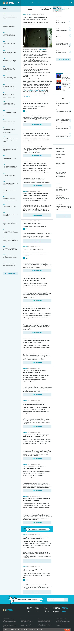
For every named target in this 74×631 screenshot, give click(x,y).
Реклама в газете (56, 608)
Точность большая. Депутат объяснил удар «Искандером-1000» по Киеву (10, 223)
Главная (25, 2)
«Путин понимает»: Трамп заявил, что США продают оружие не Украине (36, 309)
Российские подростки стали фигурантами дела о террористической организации (9, 96)
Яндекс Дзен (65, 608)
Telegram (64, 611)
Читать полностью (37, 124)
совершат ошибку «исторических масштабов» (34, 90)
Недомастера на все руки (62, 128)
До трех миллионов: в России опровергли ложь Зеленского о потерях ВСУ (36, 435)
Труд (27, 110)
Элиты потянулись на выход (32, 223)
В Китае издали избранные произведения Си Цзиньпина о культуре (9, 26)
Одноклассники (65, 610)
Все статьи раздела (10, 273)
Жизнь (51, 2)
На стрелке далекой (61, 52)
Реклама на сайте (56, 607)
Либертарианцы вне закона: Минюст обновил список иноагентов (34, 279)
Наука (45, 610)
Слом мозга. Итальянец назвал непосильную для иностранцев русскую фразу (9, 45)
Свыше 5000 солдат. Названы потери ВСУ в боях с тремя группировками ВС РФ (10, 140)
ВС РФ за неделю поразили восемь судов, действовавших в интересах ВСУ (10, 168)
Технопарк (58, 36)
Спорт (45, 607)
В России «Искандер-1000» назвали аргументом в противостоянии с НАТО (10, 114)
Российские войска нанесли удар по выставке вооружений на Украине (34, 403)
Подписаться (66, 600)
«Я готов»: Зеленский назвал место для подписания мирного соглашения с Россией (36, 134)
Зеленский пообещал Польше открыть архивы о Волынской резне (35, 371)
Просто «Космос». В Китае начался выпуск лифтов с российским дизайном (10, 79)
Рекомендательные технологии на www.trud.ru (57, 611)
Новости (40, 2)
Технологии (46, 611)
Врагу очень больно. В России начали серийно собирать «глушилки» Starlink (9, 131)
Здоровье (46, 608)
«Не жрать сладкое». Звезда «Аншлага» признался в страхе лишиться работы (9, 69)
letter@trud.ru (43, 628)
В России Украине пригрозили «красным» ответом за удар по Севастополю (9, 105)
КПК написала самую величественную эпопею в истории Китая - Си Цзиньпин (63, 199)
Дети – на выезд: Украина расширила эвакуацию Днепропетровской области (35, 164)
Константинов (26, 96)
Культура (63, 2)
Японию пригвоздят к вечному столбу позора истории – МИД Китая (63, 208)
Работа (46, 2)
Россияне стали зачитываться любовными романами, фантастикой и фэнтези (10, 17)
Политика (57, 2)
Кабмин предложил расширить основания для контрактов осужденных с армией (36, 194)
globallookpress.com (43, 49)
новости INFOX (59, 73)
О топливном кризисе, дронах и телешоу (35, 103)
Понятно (67, 629)
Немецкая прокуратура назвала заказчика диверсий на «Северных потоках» (36, 537)
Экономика (37, 610)
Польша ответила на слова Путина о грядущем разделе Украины (34, 467)
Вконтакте (64, 607)
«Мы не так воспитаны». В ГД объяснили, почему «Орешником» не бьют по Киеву (10, 240)
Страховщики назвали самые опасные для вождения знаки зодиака (9, 35)
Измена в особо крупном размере (33, 249)
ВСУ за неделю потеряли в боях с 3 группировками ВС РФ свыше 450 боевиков (10, 149)
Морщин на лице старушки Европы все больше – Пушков (35, 569)
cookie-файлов (39, 629)
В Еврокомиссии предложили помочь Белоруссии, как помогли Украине (63, 121)
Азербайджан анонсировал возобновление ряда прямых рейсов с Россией (36, 341)
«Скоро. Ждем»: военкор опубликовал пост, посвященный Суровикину (36, 499)
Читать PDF (64, 9)
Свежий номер (32, 2)
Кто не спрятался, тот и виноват (45, 8)
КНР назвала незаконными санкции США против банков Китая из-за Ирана (10, 158)
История (28, 611)
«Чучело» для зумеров (30, 8)
